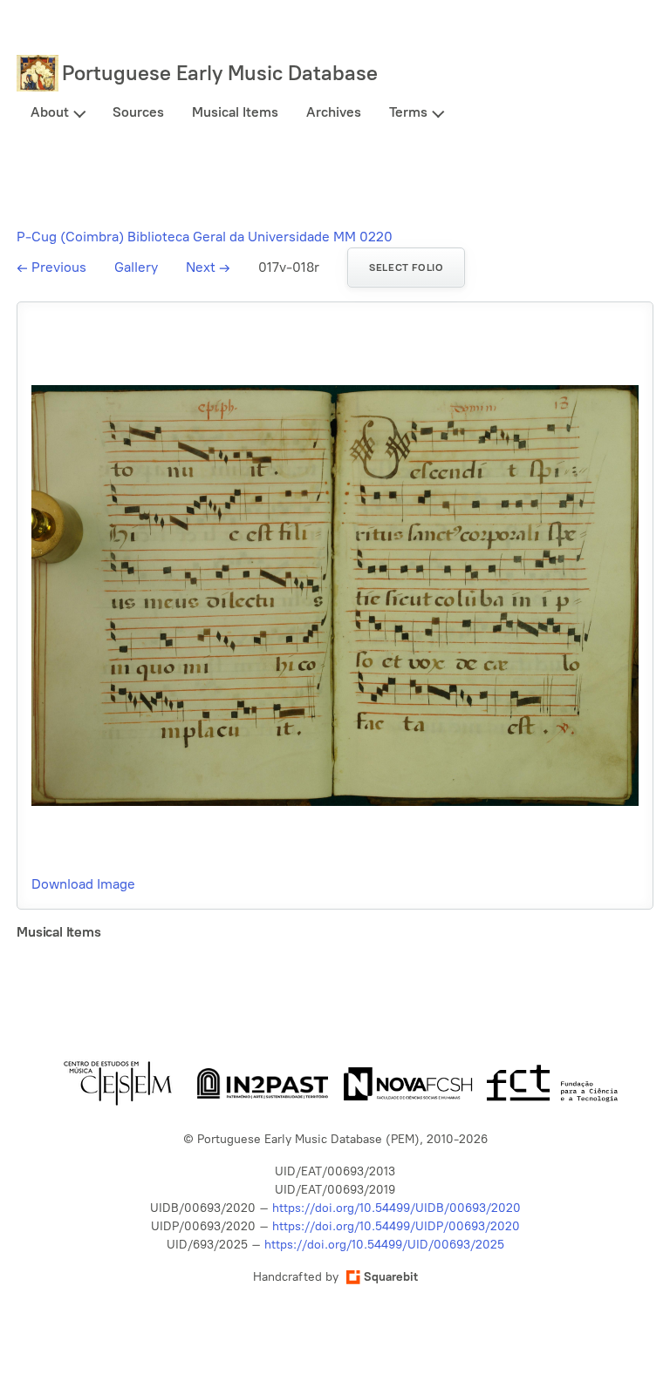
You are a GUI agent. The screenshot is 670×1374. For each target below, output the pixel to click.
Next (208, 267)
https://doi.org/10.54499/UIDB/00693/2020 (396, 1208)
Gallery (136, 267)
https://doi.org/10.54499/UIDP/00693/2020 (396, 1226)
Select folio (406, 267)
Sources (138, 112)
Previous (51, 267)
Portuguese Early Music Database (220, 72)
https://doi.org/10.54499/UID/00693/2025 (384, 1244)
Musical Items (235, 112)
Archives (333, 112)
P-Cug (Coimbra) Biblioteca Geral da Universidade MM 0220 (205, 236)
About (50, 112)
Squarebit (391, 1276)
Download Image (83, 884)
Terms (408, 112)
